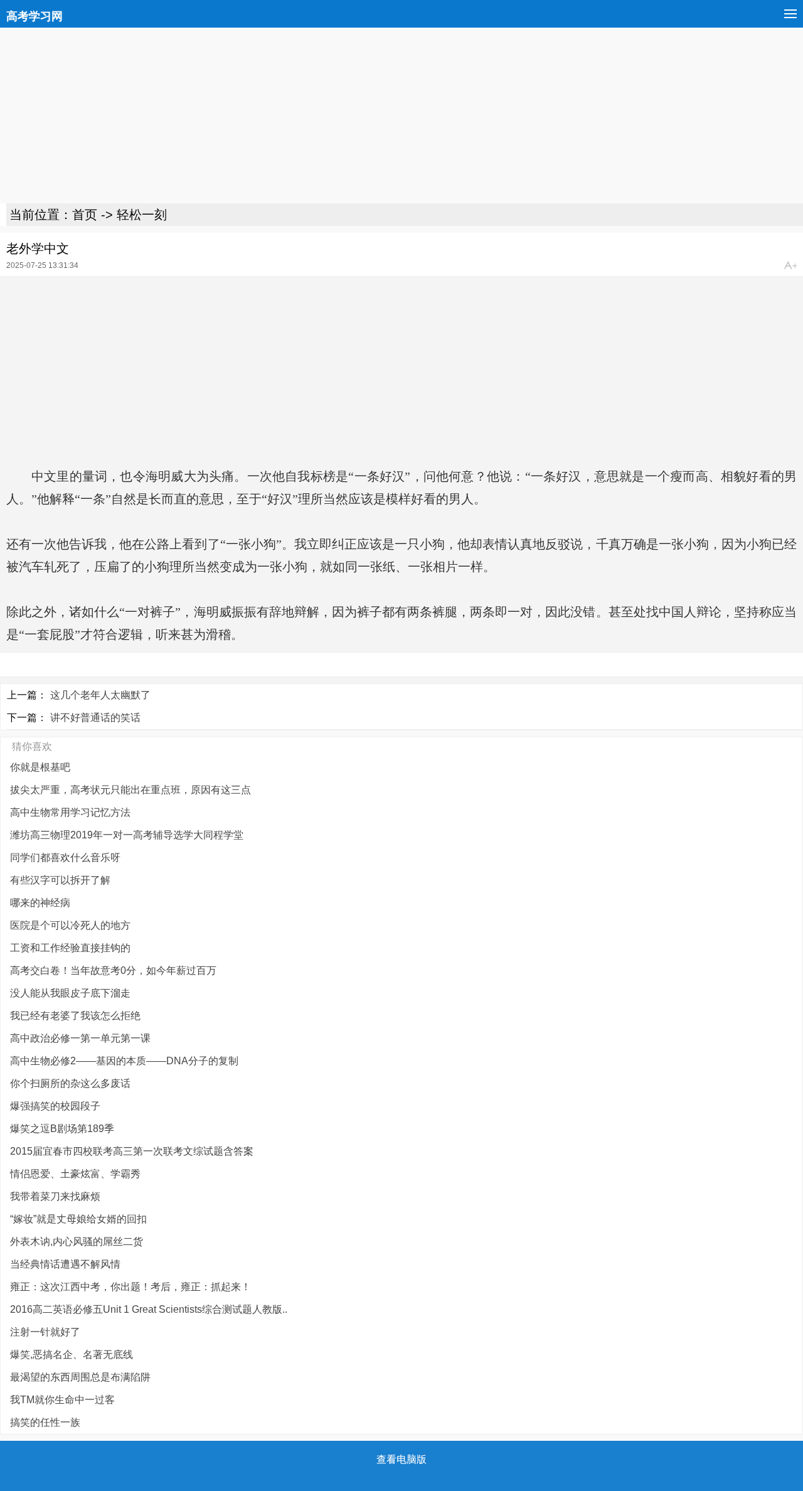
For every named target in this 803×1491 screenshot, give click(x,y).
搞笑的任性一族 (45, 1422)
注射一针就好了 (45, 1332)
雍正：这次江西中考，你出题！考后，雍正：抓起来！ (130, 1286)
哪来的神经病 (40, 902)
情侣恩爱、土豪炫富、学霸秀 (75, 1173)
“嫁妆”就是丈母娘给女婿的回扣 (78, 1219)
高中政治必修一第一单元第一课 (80, 1038)
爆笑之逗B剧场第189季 (62, 1128)
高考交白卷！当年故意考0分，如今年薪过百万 (113, 970)
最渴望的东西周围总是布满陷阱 (80, 1377)
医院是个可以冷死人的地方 (70, 925)
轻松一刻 (142, 215)
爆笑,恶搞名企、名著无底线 (71, 1354)
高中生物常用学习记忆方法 (70, 812)
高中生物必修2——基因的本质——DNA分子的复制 (124, 1060)
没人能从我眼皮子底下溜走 (70, 993)
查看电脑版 (401, 1459)
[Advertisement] (376, 115)
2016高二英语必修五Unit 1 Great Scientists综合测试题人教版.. (148, 1309)
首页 (84, 215)
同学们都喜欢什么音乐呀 (65, 857)
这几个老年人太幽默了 (100, 695)
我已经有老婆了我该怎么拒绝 (75, 1015)
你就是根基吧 (40, 767)
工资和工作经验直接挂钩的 (70, 948)
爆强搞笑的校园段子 (55, 1106)
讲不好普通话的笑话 (95, 717)
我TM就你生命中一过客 (62, 1399)
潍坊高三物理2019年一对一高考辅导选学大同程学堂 (126, 835)
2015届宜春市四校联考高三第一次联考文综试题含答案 (131, 1151)
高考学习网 (34, 16)
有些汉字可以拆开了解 (60, 880)
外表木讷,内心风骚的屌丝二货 (76, 1241)
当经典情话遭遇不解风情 (65, 1264)
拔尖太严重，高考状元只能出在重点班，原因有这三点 (130, 789)
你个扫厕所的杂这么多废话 (70, 1083)
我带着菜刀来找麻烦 (55, 1196)
